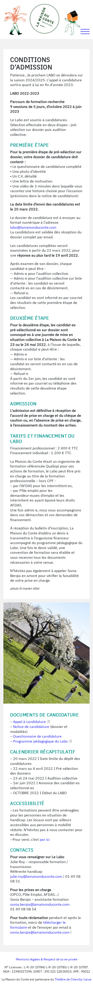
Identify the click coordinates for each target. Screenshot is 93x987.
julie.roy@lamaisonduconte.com (36, 876)
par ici (45, 839)
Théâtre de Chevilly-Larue (73, 979)
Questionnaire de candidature (37, 736)
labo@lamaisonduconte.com (33, 227)
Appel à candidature (29, 721)
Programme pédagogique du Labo (40, 741)
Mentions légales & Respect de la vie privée (46, 959)
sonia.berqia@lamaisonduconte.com (40, 904)
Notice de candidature (31, 726)
